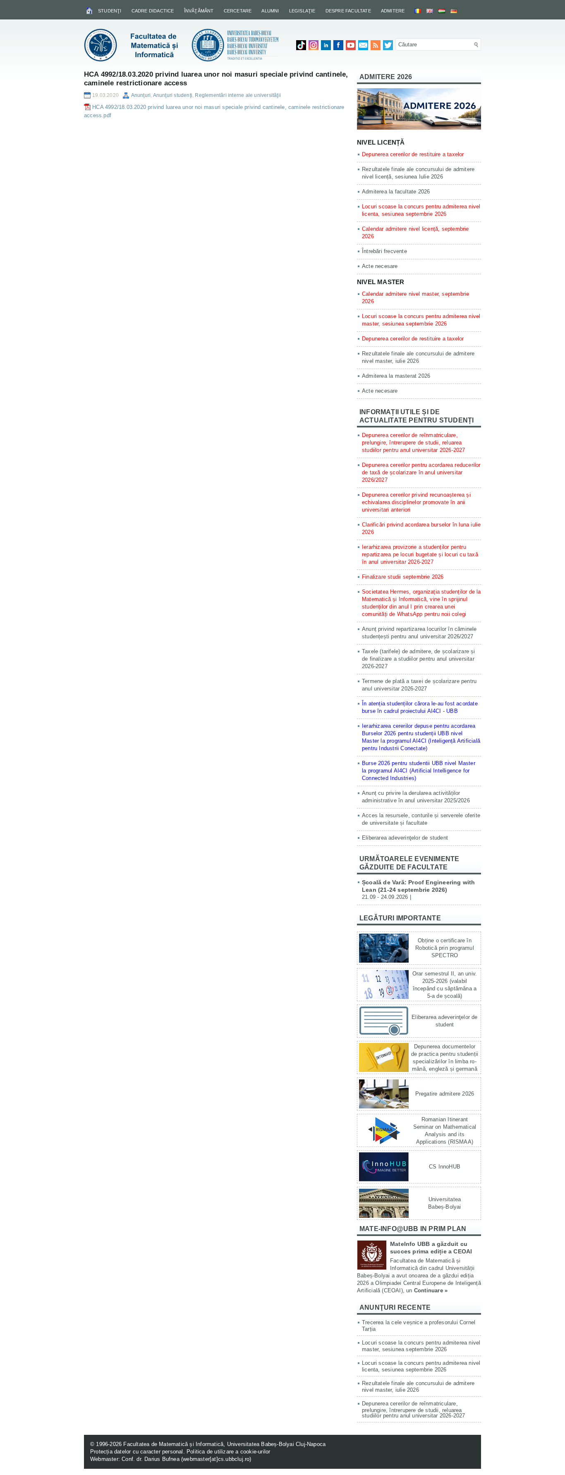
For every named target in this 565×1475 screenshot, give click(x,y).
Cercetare (238, 10)
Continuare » (431, 1290)
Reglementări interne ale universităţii (238, 95)
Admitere (393, 10)
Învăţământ (199, 10)
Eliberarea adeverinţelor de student (405, 838)
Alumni (270, 10)
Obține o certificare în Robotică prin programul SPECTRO (444, 947)
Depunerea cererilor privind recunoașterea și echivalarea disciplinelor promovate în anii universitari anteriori (416, 502)
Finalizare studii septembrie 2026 (403, 577)
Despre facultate (348, 10)
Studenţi (110, 10)
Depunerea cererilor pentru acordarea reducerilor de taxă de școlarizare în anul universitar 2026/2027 (421, 472)
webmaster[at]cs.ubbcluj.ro (216, 1459)
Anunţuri (141, 95)
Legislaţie (302, 10)
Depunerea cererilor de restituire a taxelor (413, 154)
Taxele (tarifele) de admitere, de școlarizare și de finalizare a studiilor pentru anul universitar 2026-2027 (418, 658)
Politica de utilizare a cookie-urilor (228, 1451)
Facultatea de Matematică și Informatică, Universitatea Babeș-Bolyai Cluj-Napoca (224, 1444)
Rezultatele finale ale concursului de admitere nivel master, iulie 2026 (418, 1386)
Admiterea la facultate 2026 (396, 191)
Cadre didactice (153, 10)
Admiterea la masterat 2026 (396, 376)
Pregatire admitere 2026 (444, 1094)
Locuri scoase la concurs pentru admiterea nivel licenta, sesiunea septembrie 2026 (421, 1366)
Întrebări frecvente (384, 251)
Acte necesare (380, 266)
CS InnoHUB (444, 1167)
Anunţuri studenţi (172, 95)
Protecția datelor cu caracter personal (136, 1451)
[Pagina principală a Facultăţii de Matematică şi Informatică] (90, 10)
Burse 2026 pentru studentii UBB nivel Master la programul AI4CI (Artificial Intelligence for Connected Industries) (418, 770)
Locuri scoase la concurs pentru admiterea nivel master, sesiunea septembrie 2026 (421, 1346)
